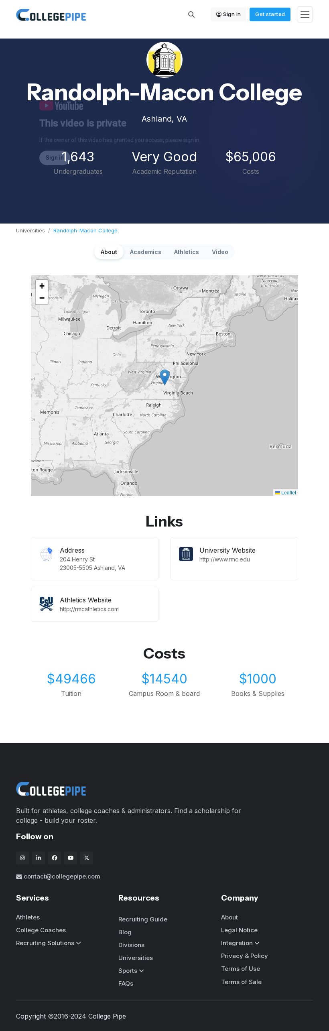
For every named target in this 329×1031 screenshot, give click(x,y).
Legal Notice (239, 930)
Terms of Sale (241, 982)
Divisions (131, 945)
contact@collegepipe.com (62, 876)
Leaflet (288, 492)
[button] (165, 377)
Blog (125, 932)
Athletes (28, 917)
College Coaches (41, 930)
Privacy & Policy (244, 956)
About (229, 917)
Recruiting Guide (142, 919)
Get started (270, 14)
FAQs (125, 983)
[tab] (109, 251)
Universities (30, 230)
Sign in (232, 14)
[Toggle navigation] (305, 14)
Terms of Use (240, 968)
